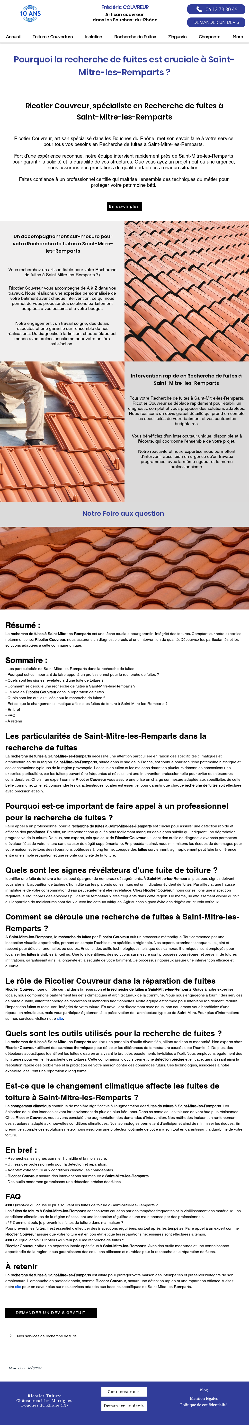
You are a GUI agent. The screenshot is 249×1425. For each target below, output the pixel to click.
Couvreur (34, 288)
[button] (124, 1336)
